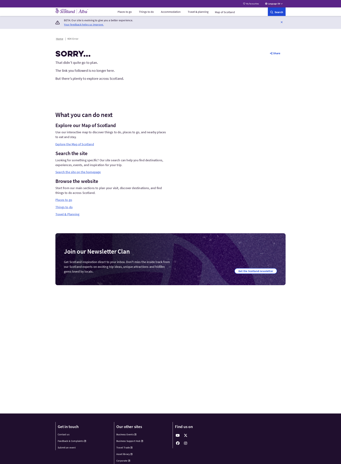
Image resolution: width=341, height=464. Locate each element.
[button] (282, 22)
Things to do (146, 11)
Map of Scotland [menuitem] (225, 12)
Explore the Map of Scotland (74, 144)
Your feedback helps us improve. (84, 24)
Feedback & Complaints (70, 441)
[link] (277, 11)
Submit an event (67, 447)
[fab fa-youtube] (178, 435)
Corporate (122, 460)
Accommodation (171, 11)
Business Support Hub (128, 441)
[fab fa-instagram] (185, 443)
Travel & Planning (67, 214)
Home (59, 38)
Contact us (63, 434)
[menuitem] (124, 11)
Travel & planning (198, 11)
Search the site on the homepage (78, 172)
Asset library (123, 454)
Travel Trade (123, 447)
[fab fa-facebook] (178, 443)
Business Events (125, 434)
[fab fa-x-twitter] (185, 435)
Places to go (125, 11)
